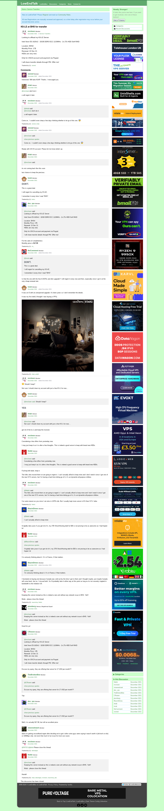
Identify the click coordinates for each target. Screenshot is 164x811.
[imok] (24, 179)
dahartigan (35, 750)
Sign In (116, 20)
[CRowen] (24, 633)
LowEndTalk (29, 3)
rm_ (33, 246)
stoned (34, 65)
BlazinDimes (33, 508)
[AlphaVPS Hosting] (127, 378)
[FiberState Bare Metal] (127, 254)
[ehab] (24, 86)
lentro (33, 199)
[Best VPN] (127, 223)
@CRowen (27, 682)
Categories (62, 4)
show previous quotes (31, 139)
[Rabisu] (127, 564)
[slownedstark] (24, 729)
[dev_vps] (24, 204)
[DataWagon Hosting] (127, 347)
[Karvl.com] (127, 285)
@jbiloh (30, 747)
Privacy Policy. (53, 785)
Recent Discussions (122, 29)
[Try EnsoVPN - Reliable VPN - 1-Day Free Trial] (127, 132)
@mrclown (25, 91)
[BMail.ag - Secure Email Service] (127, 38)
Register (121, 20)
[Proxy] (127, 502)
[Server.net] (127, 48)
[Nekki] (24, 452)
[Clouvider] (127, 440)
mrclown (31, 31)
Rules (69, 4)
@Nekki (27, 490)
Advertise (104, 801)
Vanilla (69, 785)
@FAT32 (25, 747)
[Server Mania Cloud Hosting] (127, 316)
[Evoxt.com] (127, 409)
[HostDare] (127, 104)
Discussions (53, 4)
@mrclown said (29, 402)
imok (30, 178)
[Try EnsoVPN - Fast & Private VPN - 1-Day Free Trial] (127, 626)
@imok (26, 258)
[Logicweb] (127, 471)
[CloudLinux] (127, 595)
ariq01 (37, 374)
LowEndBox (43, 4)
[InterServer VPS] (127, 162)
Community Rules (64, 15)
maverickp (35, 602)
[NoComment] (24, 251)
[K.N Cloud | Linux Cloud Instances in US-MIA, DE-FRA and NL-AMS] (127, 141)
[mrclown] (24, 32)
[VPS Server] (127, 66)
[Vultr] (127, 85)
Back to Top (61, 801)
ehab (30, 85)
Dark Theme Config (92, 801)
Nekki (30, 451)
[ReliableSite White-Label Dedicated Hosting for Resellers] (127, 113)
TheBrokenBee (34, 675)
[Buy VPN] (127, 76)
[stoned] (24, 75)
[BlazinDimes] (24, 509)
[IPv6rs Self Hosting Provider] (127, 95)
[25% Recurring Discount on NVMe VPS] (127, 123)
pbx (56, 777)
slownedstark (33, 728)
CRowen (31, 632)
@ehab (26, 108)
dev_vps (31, 203)
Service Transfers (45, 33)
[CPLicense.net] (127, 57)
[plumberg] (24, 607)
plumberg (32, 606)
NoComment (33, 250)
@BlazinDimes (29, 542)
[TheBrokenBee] (24, 675)
